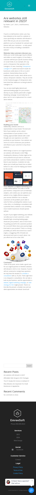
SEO (18, 434)
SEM (18, 437)
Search (29, 366)
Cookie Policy (18, 473)
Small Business (24, 24)
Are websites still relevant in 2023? (14, 375)
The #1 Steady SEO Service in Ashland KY (16, 381)
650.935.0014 (20, 424)
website (6, 282)
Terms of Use (18, 470)
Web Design (18, 440)
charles (7, 24)
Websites (6, 27)
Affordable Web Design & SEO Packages (16, 378)
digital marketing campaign (17, 282)
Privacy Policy (18, 467)
